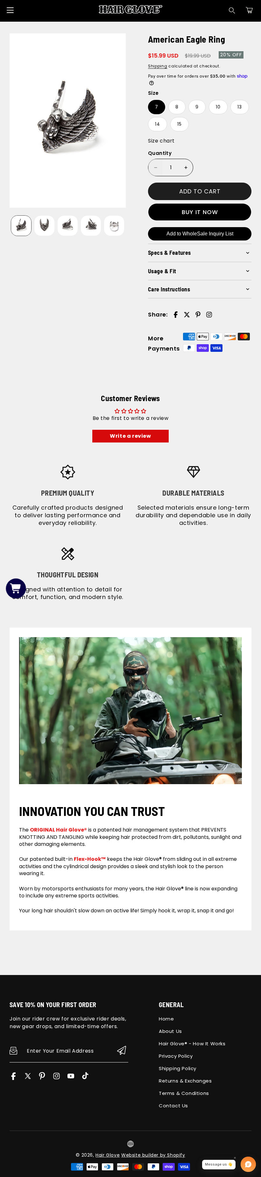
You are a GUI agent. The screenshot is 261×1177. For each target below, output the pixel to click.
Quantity (160, 153)
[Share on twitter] (187, 314)
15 (179, 124)
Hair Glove (107, 1155)
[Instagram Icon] (56, 1078)
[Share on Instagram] (209, 314)
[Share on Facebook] (176, 314)
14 (157, 124)
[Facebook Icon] (14, 1078)
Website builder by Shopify (153, 1155)
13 (239, 107)
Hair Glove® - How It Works (192, 1043)
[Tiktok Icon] (85, 1078)
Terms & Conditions (184, 1093)
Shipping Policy (177, 1068)
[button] (249, 10)
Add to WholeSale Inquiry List (199, 233)
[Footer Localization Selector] (130, 1143)
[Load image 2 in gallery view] (44, 226)
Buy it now (200, 212)
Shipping (157, 66)
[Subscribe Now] (121, 1050)
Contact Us (173, 1105)
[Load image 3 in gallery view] (68, 226)
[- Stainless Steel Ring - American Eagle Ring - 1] (68, 120)
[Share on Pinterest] (198, 314)
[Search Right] (232, 10)
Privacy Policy (176, 1056)
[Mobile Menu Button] (10, 10)
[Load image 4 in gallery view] (91, 226)
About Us (170, 1031)
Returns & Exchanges (185, 1080)
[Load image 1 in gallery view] (21, 226)
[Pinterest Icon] (42, 1078)
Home (166, 1018)
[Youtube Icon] (71, 1078)
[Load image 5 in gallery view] (114, 226)
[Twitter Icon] (28, 1078)
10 (218, 107)
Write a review (130, 436)
